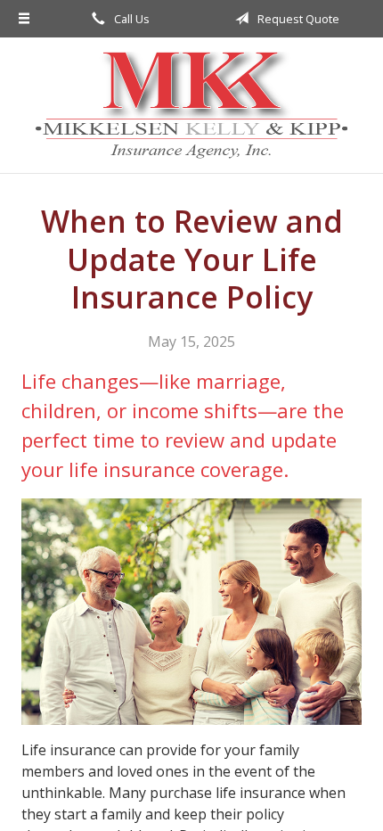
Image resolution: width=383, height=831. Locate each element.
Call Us (130, 19)
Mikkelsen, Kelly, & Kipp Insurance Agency (191, 105)
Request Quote (297, 19)
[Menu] (24, 19)
